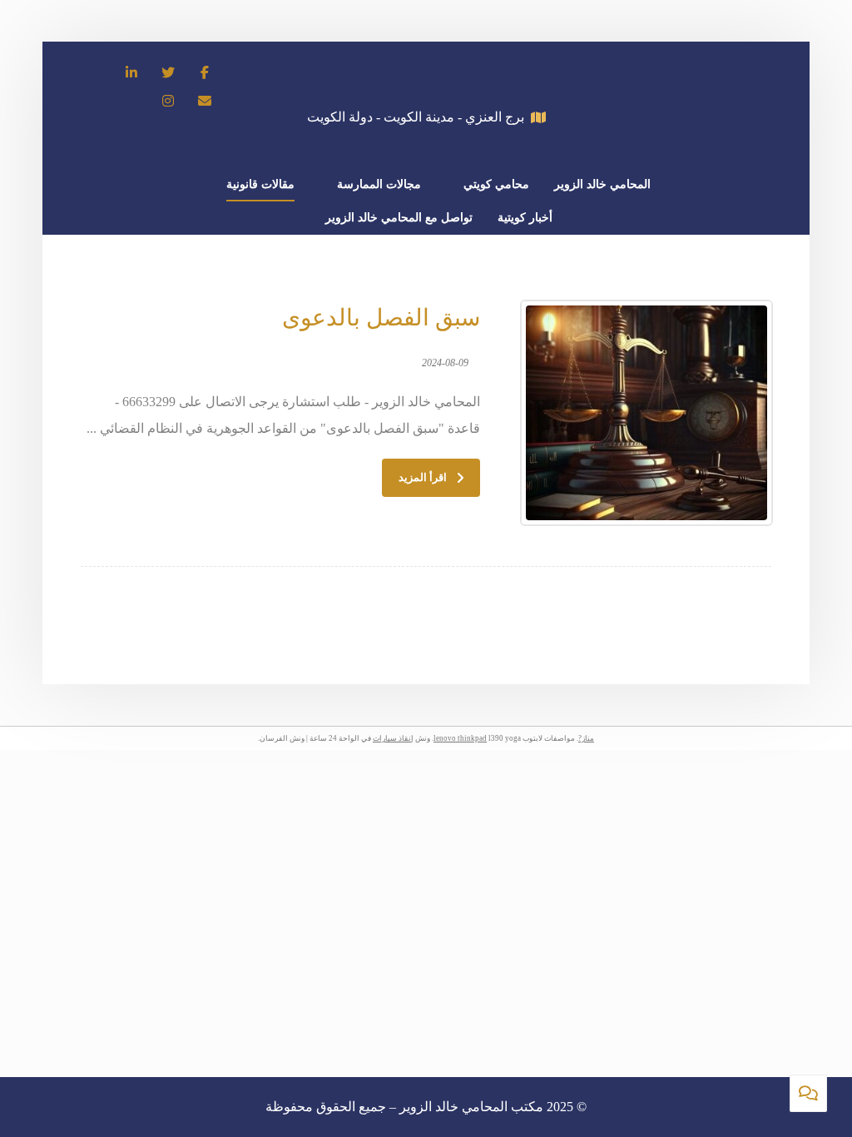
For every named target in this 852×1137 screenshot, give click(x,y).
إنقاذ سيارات (393, 738)
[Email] (205, 101)
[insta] (168, 101)
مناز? (586, 738)
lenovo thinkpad (460, 738)
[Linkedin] (131, 72)
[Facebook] (205, 72)
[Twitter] (168, 72)
